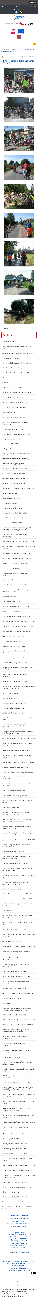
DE (23, 9)
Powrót (5, 328)
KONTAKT (9, 6)
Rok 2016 (13, 49)
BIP (19, 6)
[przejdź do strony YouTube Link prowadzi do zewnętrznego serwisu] (34, 1273)
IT (26, 9)
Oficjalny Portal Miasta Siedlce (11, 23)
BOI (25, 6)
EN (19, 9)
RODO (19, 1286)
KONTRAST (20, 12)
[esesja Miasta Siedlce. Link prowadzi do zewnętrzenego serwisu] (26, 23)
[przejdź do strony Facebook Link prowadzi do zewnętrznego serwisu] (31, 1273)
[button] (33, 2)
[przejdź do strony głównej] (2, 6)
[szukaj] (34, 44)
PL (15, 9)
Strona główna (5, 49)
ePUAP (33, 6)
